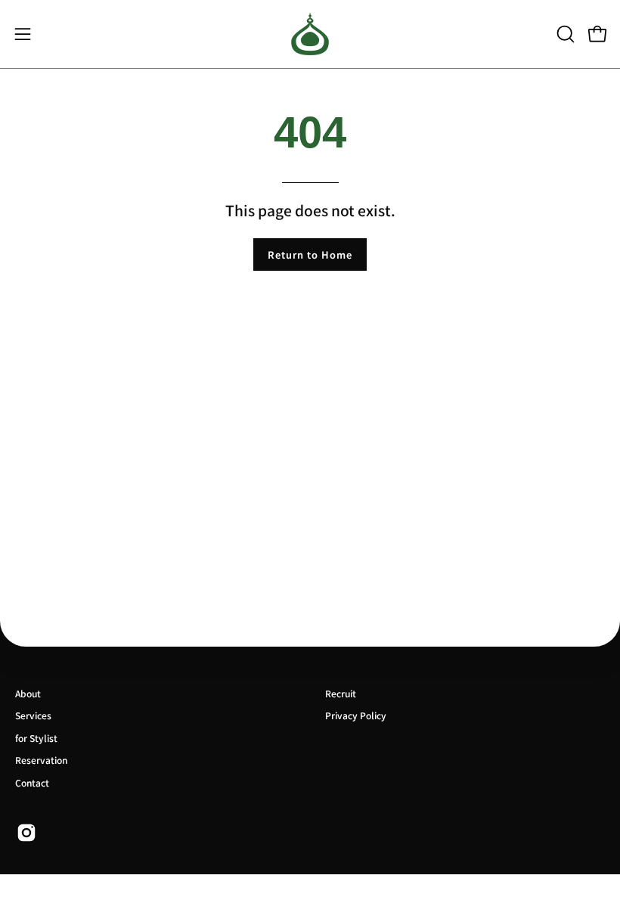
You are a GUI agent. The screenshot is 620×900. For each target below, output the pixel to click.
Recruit (340, 693)
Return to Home (310, 254)
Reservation (41, 759)
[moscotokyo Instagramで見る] (26, 832)
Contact (32, 782)
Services (33, 715)
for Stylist (36, 737)
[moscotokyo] (310, 34)
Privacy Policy (355, 715)
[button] (564, 34)
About (28, 693)
